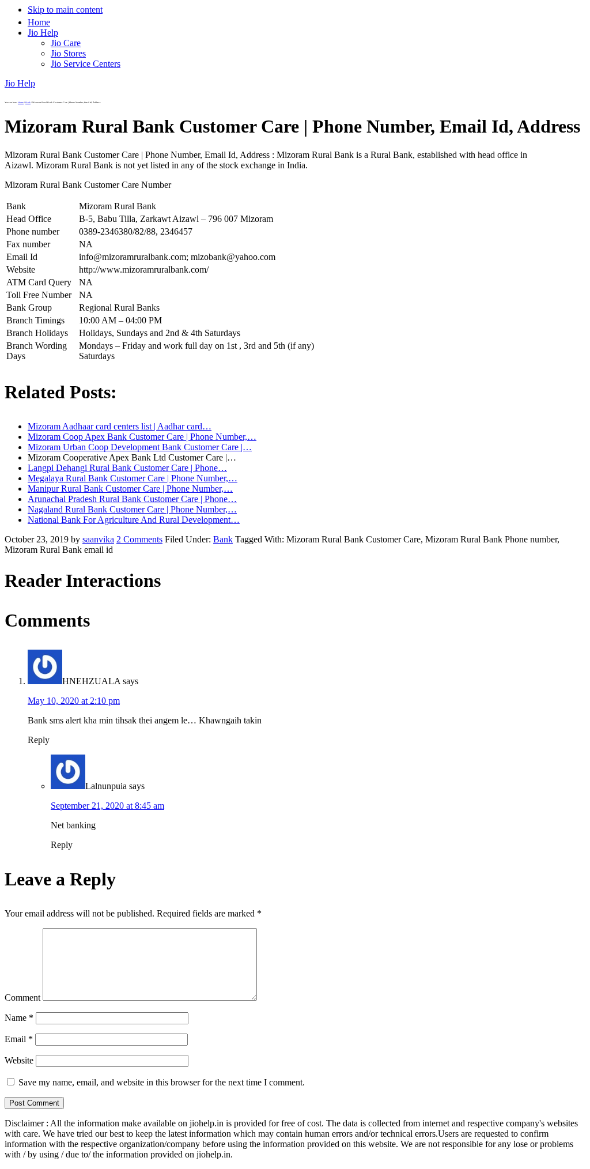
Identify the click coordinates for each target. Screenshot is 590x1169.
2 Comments (139, 539)
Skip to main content (65, 9)
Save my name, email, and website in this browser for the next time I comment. (161, 1082)
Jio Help (20, 83)
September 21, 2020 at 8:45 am (107, 805)
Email (19, 1039)
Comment (22, 997)
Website (19, 1060)
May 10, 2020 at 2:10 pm (74, 701)
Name (19, 1018)
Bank (223, 539)
